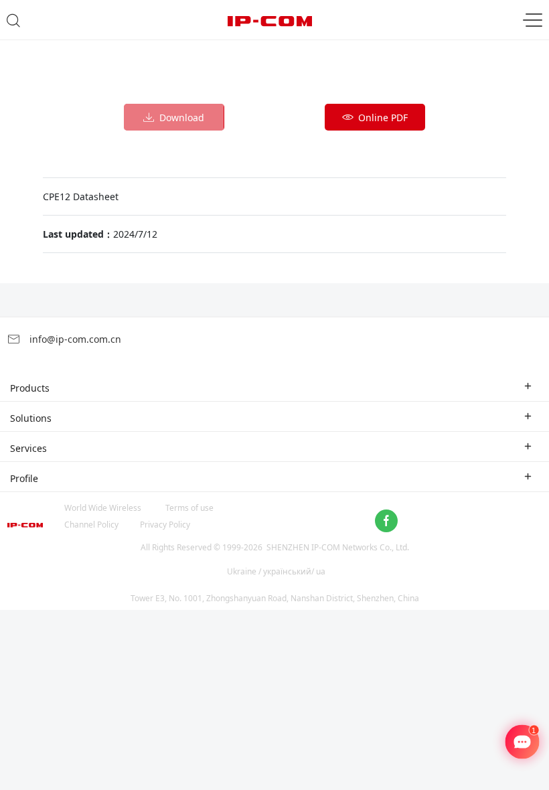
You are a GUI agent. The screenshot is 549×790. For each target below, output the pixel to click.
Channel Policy (91, 524)
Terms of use (189, 508)
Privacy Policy (165, 524)
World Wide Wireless (102, 508)
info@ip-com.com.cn (74, 339)
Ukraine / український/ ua (276, 571)
